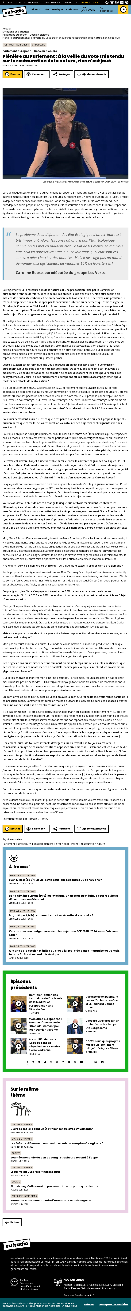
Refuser (89, 1304)
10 (81, 1062)
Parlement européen (18, 197)
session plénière (43, 844)
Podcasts (72, 9)
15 (102, 1062)
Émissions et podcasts (16, 31)
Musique (57, 9)
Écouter (15, 74)
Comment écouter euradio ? (79, 1295)
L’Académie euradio (30, 1286)
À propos (7, 2)
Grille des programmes (28, 2)
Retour (14, 1222)
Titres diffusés (52, 2)
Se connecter (106, 9)
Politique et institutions (16, 44)
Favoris (90, 10)
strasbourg (24, 844)
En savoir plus (69, 1306)
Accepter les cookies (113, 1304)
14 (95, 1062)
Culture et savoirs (22, 1124)
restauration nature (93, 844)
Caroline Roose (52, 201)
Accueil (7, 28)
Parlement (9, 844)
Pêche (74, 844)
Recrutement (27, 1283)
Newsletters (70, 2)
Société (16, 1153)
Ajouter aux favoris (94, 74)
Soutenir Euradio (90, 2)
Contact (24, 1280)
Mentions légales (29, 1289)
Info (46, 9)
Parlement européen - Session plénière (26, 34)
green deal (62, 844)
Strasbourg (38, 44)
